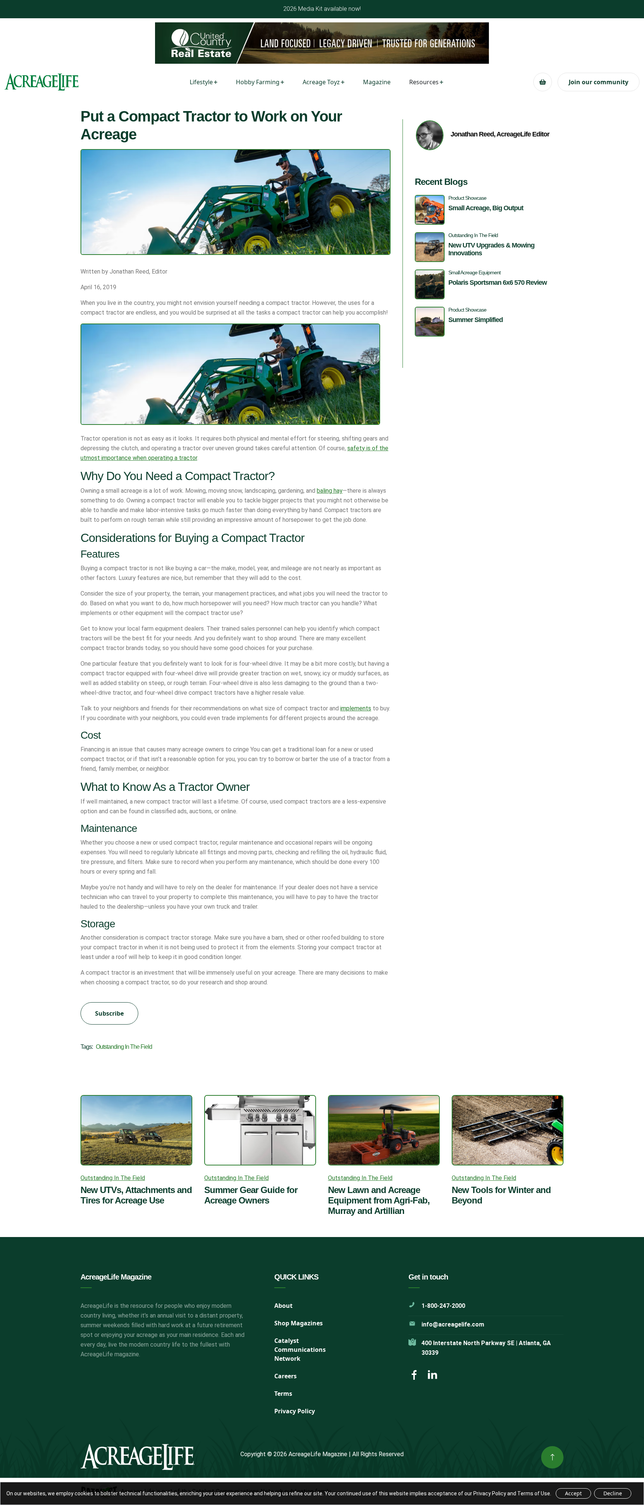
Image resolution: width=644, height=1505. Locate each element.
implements (355, 708)
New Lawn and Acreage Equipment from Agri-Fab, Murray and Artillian (379, 1200)
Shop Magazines (298, 1323)
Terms (283, 1393)
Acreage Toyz (321, 82)
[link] (552, 1457)
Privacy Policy (294, 1411)
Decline (612, 1493)
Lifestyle (201, 82)
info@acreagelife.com (453, 1324)
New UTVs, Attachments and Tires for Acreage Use (136, 1195)
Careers (285, 1376)
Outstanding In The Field (124, 1047)
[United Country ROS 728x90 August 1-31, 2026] (322, 43)
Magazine (377, 82)
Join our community (598, 82)
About (283, 1306)
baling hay (329, 490)
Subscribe (109, 1013)
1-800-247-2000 (443, 1305)
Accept (573, 1493)
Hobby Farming (258, 82)
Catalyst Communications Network (300, 1350)
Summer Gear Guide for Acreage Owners (250, 1195)
